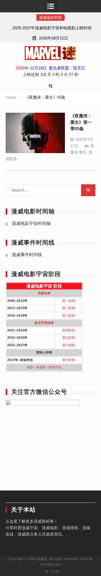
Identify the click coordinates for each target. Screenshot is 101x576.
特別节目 (54, 367)
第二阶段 (68, 308)
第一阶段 (68, 301)
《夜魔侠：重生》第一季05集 (81, 122)
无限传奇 (44, 293)
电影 (30, 367)
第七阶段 (68, 360)
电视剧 (41, 367)
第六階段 (68, 345)
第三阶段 (68, 315)
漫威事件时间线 (27, 254)
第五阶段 (68, 338)
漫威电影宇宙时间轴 (31, 223)
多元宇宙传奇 (44, 323)
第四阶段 (68, 330)
